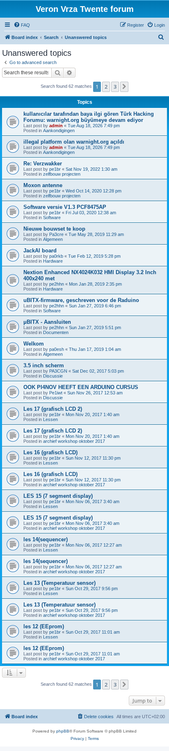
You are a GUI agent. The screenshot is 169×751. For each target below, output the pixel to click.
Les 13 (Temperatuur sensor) (59, 583)
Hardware (53, 261)
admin (56, 125)
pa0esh (56, 349)
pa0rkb (56, 256)
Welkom (33, 344)
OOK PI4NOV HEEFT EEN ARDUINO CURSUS (80, 387)
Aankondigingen (59, 130)
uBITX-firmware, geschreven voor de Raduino (81, 300)
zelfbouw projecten (61, 174)
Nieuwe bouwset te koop (54, 229)
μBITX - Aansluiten (47, 322)
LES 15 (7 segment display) (58, 496)
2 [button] (106, 86)
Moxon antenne (42, 185)
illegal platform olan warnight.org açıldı (73, 142)
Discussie (53, 375)
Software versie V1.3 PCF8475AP (64, 207)
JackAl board (40, 250)
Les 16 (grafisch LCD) (50, 452)
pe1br (55, 169)
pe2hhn (56, 284)
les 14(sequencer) (45, 539)
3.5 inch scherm (43, 365)
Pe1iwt (55, 392)
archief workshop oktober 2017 (74, 441)
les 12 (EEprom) (43, 626)
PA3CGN (58, 371)
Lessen (50, 419)
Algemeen (53, 239)
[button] (124, 87)
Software (52, 217)
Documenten (56, 332)
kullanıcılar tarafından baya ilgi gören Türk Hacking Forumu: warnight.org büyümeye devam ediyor (88, 117)
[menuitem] (22, 25)
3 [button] (115, 86)
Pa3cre (56, 234)
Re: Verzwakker (42, 163)
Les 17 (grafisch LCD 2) (52, 409)
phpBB (62, 731)
